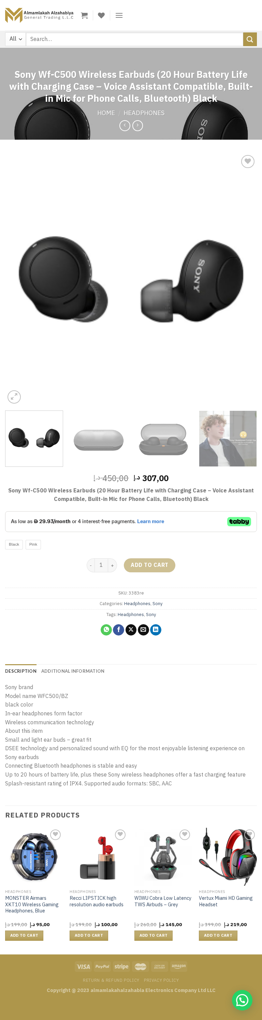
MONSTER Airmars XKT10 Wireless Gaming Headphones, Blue (32, 904)
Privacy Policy (161, 980)
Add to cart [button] (24, 935)
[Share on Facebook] (118, 630)
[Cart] (84, 15)
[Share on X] (131, 630)
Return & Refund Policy (111, 980)
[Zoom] (14, 397)
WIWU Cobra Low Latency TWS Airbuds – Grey (162, 901)
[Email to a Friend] (143, 630)
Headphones (144, 113)
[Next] (243, 279)
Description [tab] (21, 671)
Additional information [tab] (73, 671)
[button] (242, 1000)
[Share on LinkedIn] (155, 630)
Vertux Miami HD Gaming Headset (226, 901)
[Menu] (119, 15)
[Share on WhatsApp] (106, 630)
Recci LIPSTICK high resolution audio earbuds (96, 901)
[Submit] (250, 39)
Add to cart (149, 565)
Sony (157, 603)
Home (106, 113)
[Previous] (19, 279)
